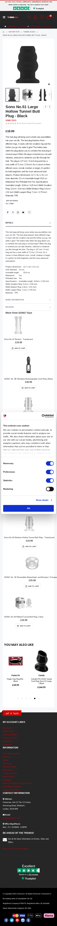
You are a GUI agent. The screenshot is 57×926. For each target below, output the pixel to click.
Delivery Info (8, 741)
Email (23, 212)
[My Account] (35, 17)
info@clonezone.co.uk (12, 818)
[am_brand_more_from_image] (18, 326)
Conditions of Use (10, 773)
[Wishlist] (41, 17)
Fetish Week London (11, 754)
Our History (7, 763)
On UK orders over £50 (17, 26)
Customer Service (10, 738)
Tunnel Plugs (29, 32)
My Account (7, 728)
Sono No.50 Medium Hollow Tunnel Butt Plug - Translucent (29, 537)
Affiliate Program (9, 767)
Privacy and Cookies (11, 790)
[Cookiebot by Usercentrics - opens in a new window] (42, 416)
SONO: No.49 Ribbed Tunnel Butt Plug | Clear (23, 617)
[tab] (28, 223)
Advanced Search (10, 735)
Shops (5, 760)
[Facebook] (6, 920)
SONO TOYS (11, 120)
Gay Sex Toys (14, 32)
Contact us (7, 744)
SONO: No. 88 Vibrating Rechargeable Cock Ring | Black (28, 379)
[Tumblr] (28, 920)
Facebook (8, 212)
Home (4, 32)
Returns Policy (9, 777)
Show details (42, 500)
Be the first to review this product (29, 123)
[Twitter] (12, 920)
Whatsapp (18, 212)
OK (28, 508)
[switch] (50, 472)
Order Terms (8, 770)
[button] (48, 84)
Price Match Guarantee (12, 787)
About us (6, 757)
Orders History (8, 731)
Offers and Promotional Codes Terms (18, 783)
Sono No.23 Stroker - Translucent (18, 339)
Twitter (13, 212)
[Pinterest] (17, 920)
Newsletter (7, 780)
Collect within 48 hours (41, 26)
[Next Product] (49, 107)
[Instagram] (23, 920)
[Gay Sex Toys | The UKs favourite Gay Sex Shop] (12, 17)
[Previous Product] (45, 107)
